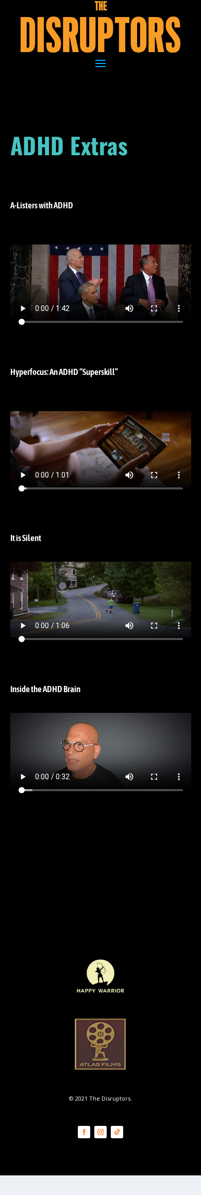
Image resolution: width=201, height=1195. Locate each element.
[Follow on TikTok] (117, 1132)
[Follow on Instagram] (100, 1132)
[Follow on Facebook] (84, 1132)
